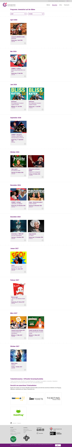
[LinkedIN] (43, 430)
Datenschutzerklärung (16, 445)
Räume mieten (26, 429)
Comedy (30, 13)
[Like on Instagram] (38, 430)
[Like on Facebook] (40, 430)
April (12, 13)
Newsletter (41, 433)
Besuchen (14, 423)
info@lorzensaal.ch (13, 434)
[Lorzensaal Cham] (9, 4)
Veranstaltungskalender (28, 430)
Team (25, 432)
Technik (25, 431)
